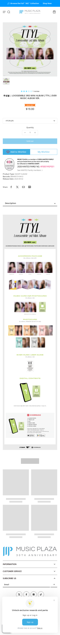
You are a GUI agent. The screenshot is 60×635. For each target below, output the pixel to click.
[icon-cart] (54, 12)
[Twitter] (19, 594)
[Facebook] (26, 594)
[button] (27, 91)
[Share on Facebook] (11, 187)
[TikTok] (41, 594)
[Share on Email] (23, 187)
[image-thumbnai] (6, 81)
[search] (9, 12)
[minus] (25, 132)
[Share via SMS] (30, 187)
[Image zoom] (30, 49)
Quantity (30, 127)
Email (6, 584)
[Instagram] (34, 594)
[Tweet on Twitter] (17, 187)
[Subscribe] (54, 584)
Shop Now (47, 3)
